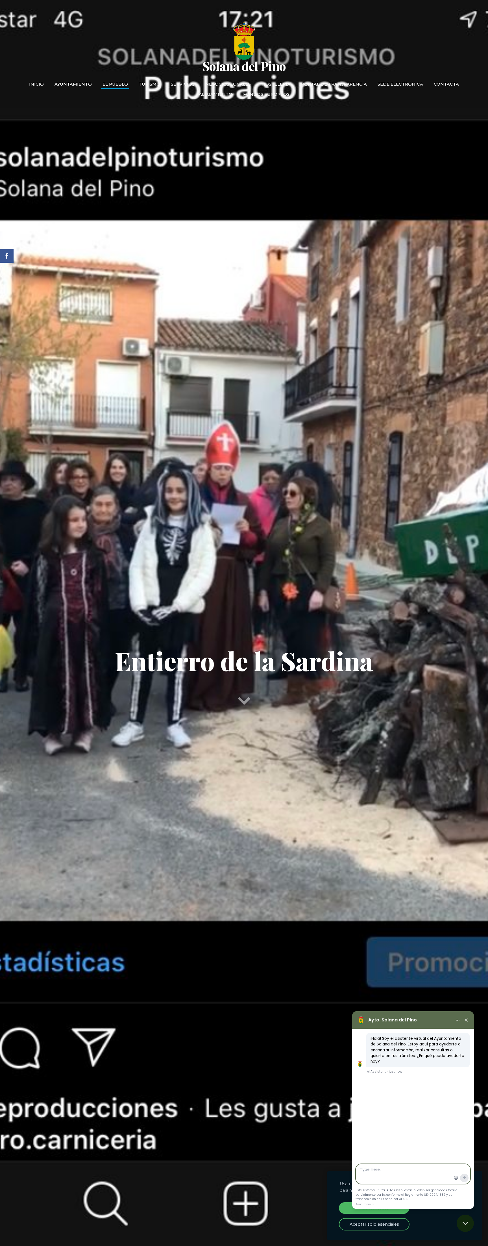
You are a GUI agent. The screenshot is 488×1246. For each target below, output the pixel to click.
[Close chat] (465, 1223)
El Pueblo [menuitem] (115, 84)
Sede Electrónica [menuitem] (400, 84)
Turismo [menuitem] (149, 84)
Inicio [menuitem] (36, 84)
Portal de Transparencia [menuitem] (334, 84)
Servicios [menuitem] (183, 84)
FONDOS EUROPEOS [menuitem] (266, 94)
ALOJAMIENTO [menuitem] (215, 94)
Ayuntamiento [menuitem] (73, 84)
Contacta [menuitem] (446, 84)
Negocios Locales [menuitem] (228, 84)
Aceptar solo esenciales (374, 1224)
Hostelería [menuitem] (276, 84)
